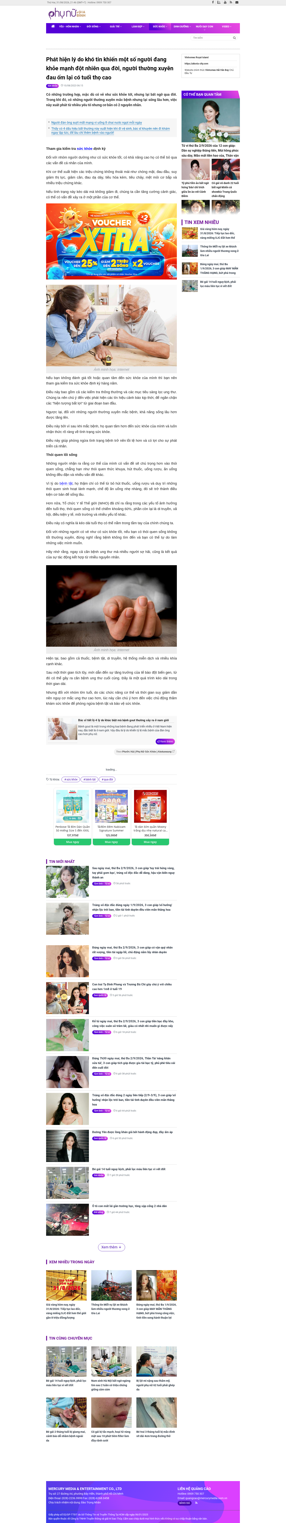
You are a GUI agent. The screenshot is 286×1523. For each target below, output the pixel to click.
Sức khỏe (159, 26)
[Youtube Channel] (226, 2)
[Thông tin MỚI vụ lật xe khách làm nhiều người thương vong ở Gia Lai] (111, 1285)
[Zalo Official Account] (219, 2)
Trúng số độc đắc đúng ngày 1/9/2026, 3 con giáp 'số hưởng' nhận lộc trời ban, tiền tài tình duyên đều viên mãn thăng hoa (132, 907)
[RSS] (232, 2)
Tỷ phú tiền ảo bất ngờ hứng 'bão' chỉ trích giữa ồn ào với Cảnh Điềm (195, 189)
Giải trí (115, 26)
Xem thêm (166, 741)
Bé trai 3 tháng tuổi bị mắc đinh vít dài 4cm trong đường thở (155, 1434)
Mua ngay (72, 842)
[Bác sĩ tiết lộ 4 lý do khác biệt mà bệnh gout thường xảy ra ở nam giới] (62, 730)
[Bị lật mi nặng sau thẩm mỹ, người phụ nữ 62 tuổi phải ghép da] (156, 1361)
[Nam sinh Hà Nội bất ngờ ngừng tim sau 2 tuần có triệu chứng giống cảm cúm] (111, 1361)
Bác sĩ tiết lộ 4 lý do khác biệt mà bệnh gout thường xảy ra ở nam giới (123, 720)
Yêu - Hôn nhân (69, 26)
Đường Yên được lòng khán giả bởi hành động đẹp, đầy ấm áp (132, 1132)
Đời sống (93, 26)
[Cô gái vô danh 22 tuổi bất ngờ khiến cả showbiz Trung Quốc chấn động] (226, 169)
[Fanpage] (214, 2)
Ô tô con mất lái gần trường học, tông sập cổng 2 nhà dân (129, 1206)
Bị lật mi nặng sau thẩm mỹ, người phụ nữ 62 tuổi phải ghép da (155, 1385)
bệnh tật (66, 483)
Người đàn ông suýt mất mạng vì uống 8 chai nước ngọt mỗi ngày (96, 122)
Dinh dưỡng (181, 26)
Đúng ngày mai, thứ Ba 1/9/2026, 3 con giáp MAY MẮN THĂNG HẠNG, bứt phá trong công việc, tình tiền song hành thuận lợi (156, 1311)
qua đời (108, 779)
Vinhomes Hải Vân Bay (217, 70)
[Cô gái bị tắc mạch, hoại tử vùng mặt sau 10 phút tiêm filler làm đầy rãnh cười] (111, 1412)
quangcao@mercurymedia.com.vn (206, 1498)
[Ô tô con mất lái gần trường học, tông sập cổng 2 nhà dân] (67, 1220)
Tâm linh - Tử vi (102, 883)
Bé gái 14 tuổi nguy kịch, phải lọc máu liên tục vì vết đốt (128, 1169)
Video (226, 26)
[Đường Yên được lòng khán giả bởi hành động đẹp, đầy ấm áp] (67, 1146)
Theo (143, 751)
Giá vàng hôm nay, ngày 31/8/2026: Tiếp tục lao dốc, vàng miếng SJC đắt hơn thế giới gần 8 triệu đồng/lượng (66, 1311)
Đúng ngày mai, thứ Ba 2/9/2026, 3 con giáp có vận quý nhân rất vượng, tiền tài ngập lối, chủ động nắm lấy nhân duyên (132, 950)
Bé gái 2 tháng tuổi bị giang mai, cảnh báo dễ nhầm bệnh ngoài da (66, 1436)
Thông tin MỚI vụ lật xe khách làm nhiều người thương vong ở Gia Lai (110, 1309)
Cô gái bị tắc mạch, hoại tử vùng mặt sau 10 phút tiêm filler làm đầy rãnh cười (110, 1436)
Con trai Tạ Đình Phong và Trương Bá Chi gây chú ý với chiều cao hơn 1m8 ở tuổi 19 (132, 987)
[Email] (237, 2)
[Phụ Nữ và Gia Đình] (67, 14)
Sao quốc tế (100, 995)
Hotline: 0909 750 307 (99, 2)
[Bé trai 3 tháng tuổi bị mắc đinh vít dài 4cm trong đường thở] (156, 1412)
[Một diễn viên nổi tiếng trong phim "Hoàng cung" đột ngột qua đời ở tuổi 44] (226, 210)
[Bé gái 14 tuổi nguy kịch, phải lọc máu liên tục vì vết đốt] (67, 1183)
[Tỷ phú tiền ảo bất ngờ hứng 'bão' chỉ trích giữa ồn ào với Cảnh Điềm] (196, 169)
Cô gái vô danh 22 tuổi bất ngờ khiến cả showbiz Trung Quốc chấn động (225, 189)
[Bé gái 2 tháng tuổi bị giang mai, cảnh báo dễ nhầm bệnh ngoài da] (66, 1412)
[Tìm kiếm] (234, 37)
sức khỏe (84, 149)
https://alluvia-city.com (196, 63)
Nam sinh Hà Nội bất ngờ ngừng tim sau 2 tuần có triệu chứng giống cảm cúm (110, 1385)
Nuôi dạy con (204, 26)
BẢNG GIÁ (184, 1503)
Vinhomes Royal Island (197, 57)
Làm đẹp (137, 26)
